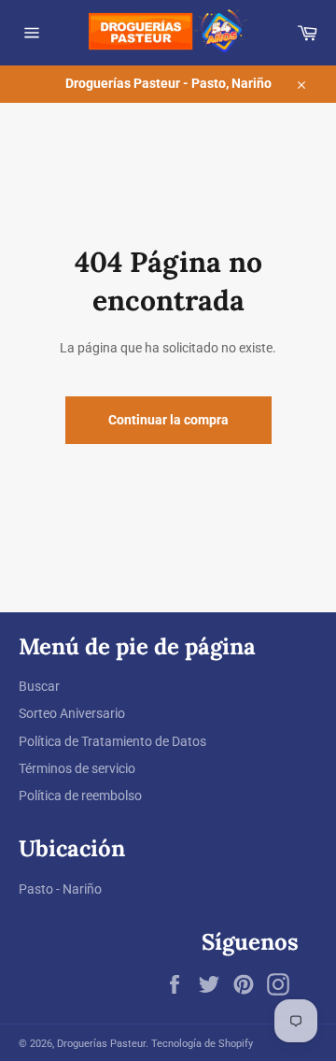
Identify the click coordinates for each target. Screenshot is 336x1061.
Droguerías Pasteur (101, 1044)
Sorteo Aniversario (72, 713)
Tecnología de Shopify (202, 1044)
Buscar (39, 686)
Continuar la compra (168, 419)
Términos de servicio (77, 768)
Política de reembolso (80, 795)
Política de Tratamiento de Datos (112, 741)
